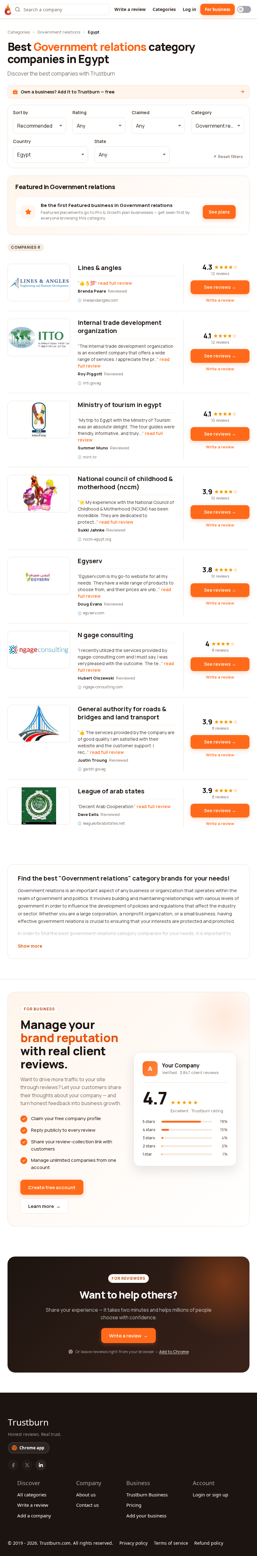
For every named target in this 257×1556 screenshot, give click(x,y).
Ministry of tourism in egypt (119, 404)
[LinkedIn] (40, 1465)
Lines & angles (100, 267)
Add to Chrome (174, 1351)
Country (22, 141)
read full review (115, 283)
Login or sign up (210, 1494)
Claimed (140, 112)
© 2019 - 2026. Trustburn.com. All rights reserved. (60, 1543)
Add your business (146, 1515)
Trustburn (28, 1422)
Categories (164, 9)
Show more (30, 946)
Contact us (87, 1505)
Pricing (133, 1505)
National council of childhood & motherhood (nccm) (125, 482)
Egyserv (90, 561)
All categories (31, 1494)
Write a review (130, 9)
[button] (39, 126)
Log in (189, 9)
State (100, 141)
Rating (79, 112)
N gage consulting (105, 635)
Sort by (20, 112)
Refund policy (208, 1543)
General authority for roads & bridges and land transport (122, 713)
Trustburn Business (147, 1494)
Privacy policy (133, 1543)
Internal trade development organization (119, 326)
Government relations (58, 32)
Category (201, 112)
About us (86, 1494)
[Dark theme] (244, 9)
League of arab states (111, 791)
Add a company (34, 1515)
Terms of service (171, 1543)
